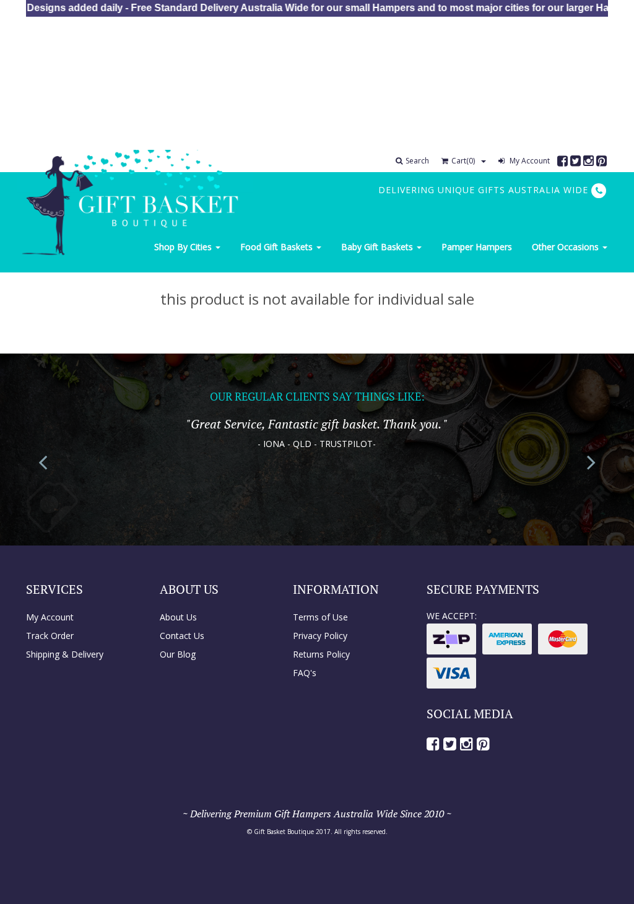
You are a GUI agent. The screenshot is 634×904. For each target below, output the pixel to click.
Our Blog (178, 654)
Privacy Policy (320, 635)
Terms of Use (320, 617)
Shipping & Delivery (64, 654)
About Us (178, 617)
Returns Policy (321, 654)
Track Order (50, 635)
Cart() (463, 160)
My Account (529, 160)
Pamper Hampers (476, 247)
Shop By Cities (184, 247)
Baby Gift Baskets (378, 247)
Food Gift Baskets (277, 247)
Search (417, 160)
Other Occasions (566, 247)
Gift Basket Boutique (284, 831)
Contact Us (182, 635)
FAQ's (304, 673)
